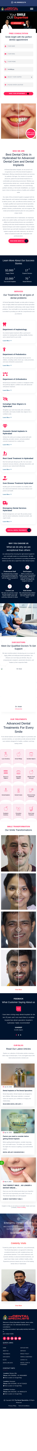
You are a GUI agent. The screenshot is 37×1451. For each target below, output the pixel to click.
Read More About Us (17, 241)
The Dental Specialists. (22, 1400)
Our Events (6, 1356)
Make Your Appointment (17, 93)
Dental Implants (8, 1362)
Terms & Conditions (26, 1356)
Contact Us (23, 1359)
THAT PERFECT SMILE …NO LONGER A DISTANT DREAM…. (17, 1187)
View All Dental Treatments (17, 530)
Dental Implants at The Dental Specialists (17, 1090)
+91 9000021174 (20, 2)
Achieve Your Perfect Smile (12, 1199)
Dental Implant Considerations (13, 1152)
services (23, 1350)
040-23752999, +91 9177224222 (17, 1383)
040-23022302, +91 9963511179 (17, 1391)
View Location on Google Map (13, 1377)
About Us (5, 1350)
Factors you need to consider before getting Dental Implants (16, 1137)
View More (18, 989)
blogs (5, 1359)
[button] (16, 1035)
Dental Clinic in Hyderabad (25, 1363)
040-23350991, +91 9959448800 (17, 1375)
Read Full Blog (21, 1207)
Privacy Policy (24, 1353)
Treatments (6, 1353)
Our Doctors (24, 1347)
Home (4, 1347)
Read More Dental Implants (12, 1104)
